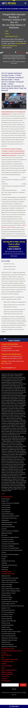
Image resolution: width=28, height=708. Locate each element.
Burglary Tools (5, 501)
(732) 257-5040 (11, 227)
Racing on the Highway (7, 629)
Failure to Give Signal (6, 584)
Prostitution (4, 556)
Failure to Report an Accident (8, 580)
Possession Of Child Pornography (10, 554)
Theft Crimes (4, 569)
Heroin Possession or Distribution (10, 531)
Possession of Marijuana (7, 546)
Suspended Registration (7, 625)
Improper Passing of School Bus (9, 601)
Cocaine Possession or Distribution (10, 503)
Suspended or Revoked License (9, 638)
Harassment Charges (6, 524)
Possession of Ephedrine (7, 541)
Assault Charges (5, 499)
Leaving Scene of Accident (8, 526)
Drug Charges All (5, 509)
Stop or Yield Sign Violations (8, 636)
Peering (3, 558)
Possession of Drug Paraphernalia (10, 543)
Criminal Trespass (5, 507)
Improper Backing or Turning (8, 593)
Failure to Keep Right (6, 586)
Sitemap (14, 689)
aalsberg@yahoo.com (10, 367)
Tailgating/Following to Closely (9, 640)
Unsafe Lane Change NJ (7, 644)
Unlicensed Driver (5, 642)
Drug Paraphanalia (5, 511)
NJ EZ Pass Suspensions (7, 612)
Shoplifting (4, 563)
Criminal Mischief (5, 505)
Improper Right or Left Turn (8, 603)
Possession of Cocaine (7, 539)
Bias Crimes (4, 535)
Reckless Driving (5, 623)
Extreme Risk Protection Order (9, 518)
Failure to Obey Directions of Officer (10, 588)
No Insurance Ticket (6, 599)
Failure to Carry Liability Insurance (9, 582)
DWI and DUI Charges (6, 597)
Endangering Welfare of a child (9, 522)
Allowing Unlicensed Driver (8, 610)
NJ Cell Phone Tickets (7, 614)
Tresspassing (4, 567)
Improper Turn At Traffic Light (8, 621)
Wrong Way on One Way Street (9, 646)
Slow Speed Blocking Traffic (8, 633)
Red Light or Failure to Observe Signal (10, 631)
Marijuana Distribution (6, 533)
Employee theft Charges (7, 514)
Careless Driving (5, 627)
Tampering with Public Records (9, 565)
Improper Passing (5, 595)
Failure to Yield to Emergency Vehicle (10, 591)
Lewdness (4, 529)
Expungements (5, 520)
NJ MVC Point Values (6, 616)
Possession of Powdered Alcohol (10, 537)
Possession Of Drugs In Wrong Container (11, 550)
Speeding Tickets (5, 576)
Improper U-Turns (5, 608)
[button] (1, 53)
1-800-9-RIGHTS (6, 48)
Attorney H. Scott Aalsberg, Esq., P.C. (14, 692)
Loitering (3, 552)
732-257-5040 (11, 361)
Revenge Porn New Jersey (8, 561)
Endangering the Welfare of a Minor (10, 516)
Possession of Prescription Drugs (10, 548)
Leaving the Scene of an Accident (9, 578)
